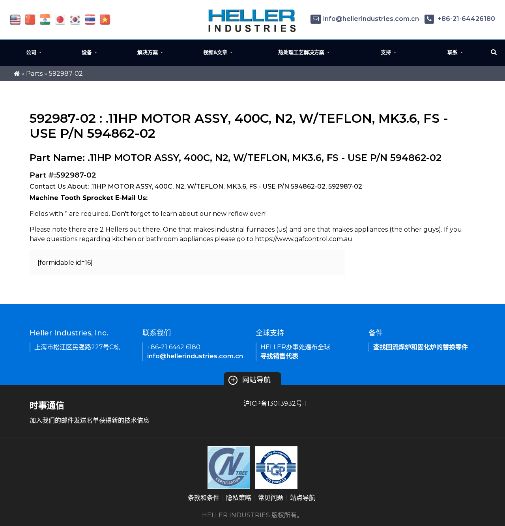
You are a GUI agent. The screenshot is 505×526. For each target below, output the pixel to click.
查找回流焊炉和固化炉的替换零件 (420, 347)
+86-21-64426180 (465, 18)
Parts (34, 73)
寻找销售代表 (279, 356)
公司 (32, 52)
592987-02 (66, 73)
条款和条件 (203, 498)
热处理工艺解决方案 (302, 52)
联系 (453, 52)
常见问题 (270, 498)
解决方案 (148, 52)
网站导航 (250, 380)
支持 (387, 52)
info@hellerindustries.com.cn (371, 18)
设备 (88, 52)
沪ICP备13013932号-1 (275, 403)
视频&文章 (216, 52)
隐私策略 (238, 498)
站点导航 (302, 498)
